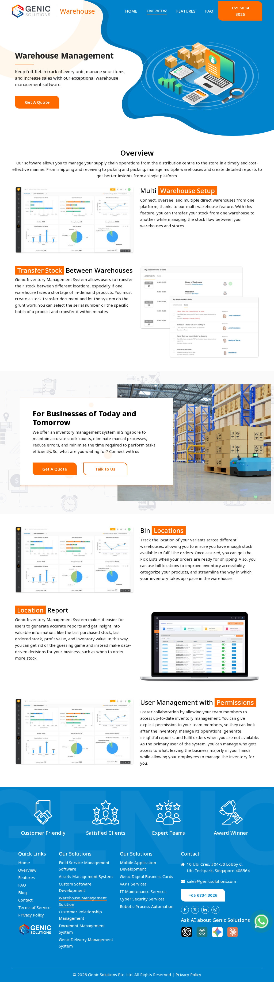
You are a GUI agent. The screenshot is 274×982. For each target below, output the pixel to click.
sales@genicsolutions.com (211, 881)
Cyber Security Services (142, 899)
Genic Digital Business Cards (146, 876)
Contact (25, 900)
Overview (157, 10)
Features (186, 11)
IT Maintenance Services (143, 891)
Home (131, 11)
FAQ (209, 11)
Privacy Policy (31, 915)
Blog (22, 892)
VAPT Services (133, 884)
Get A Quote (37, 102)
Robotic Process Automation (146, 906)
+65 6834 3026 (240, 11)
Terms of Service (34, 907)
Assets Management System (86, 876)
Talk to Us (105, 469)
